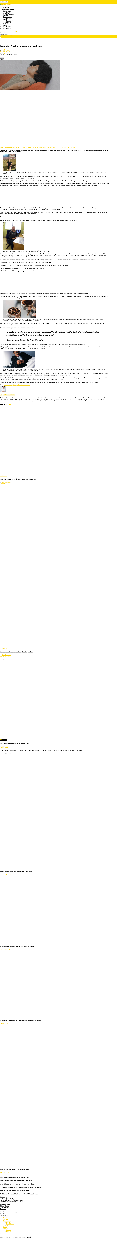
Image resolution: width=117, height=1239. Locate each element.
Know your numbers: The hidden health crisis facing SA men (18, 479)
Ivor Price (5, 746)
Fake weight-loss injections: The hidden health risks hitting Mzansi (20, 1020)
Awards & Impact (5, 1204)
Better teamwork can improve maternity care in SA (16, 871)
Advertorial (3, 740)
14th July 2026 (4, 1023)
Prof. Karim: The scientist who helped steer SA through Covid (19, 1194)
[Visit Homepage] (5, 4)
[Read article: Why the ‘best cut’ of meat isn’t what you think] (55, 1095)
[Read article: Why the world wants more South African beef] (55, 700)
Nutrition (8, 21)
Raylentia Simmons (8, 50)
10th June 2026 (5, 483)
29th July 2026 (5, 949)
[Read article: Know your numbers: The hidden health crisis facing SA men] (55, 441)
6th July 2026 (4, 1172)
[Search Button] (16, 31)
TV (7, 21)
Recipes (8, 22)
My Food (5, 19)
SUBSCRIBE (4, 2)
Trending (6, 7)
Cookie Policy (4, 1207)
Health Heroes (10, 14)
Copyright (3, 1209)
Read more (5, 753)
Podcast (8, 12)
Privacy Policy (4, 1206)
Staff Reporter (6, 482)
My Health (6, 9)
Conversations (7, 11)
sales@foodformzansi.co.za (16, 1201)
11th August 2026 (5, 874)
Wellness (27, 385)
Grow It (5, 23)
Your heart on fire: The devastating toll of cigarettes (16, 652)
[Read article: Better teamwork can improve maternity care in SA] (55, 811)
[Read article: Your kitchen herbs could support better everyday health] (55, 909)
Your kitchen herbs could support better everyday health (17, 946)
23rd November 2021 (6, 51)
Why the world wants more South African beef (14, 743)
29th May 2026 (4, 656)
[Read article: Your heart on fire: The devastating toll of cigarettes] (55, 566)
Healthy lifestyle (13, 385)
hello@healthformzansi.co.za (13, 1200)
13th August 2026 (5, 747)
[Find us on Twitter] (0, 25)
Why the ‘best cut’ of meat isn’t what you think (14, 1169)
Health (6, 385)
